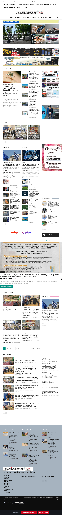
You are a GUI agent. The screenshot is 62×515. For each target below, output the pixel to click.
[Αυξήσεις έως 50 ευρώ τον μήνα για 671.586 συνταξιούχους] (44, 210)
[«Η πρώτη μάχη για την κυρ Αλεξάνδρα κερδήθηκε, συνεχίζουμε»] (44, 217)
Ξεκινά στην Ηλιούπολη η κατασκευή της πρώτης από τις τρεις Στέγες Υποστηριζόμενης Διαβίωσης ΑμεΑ (27, 405)
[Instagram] (46, 240)
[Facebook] (55, 1)
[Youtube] (58, 1)
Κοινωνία (5, 307)
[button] (57, 17)
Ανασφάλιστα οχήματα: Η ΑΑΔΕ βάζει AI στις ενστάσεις (15, 212)
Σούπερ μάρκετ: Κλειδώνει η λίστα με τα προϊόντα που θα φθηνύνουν (15, 195)
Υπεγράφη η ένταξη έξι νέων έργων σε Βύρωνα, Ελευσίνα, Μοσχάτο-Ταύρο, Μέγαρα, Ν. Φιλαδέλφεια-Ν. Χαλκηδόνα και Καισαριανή (9, 136)
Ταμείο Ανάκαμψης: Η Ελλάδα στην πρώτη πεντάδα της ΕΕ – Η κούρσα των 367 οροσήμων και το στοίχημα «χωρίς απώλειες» (12, 167)
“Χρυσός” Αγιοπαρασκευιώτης (33, 212)
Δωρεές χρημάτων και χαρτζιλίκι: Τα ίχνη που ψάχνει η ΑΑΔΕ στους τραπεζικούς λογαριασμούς (15, 181)
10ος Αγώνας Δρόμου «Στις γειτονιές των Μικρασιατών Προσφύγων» (33, 181)
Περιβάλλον (21, 132)
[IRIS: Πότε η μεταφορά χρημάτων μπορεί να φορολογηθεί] (52, 29)
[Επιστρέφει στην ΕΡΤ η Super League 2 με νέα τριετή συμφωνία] (25, 201)
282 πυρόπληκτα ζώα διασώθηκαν (9, 310)
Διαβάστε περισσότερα (6, 286)
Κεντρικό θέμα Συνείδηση (10, 31)
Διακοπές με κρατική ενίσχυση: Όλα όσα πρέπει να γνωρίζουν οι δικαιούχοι (15, 201)
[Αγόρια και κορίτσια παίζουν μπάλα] (25, 207)
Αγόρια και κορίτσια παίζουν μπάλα (33, 206)
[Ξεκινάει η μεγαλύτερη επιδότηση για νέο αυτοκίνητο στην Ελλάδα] (38, 39)
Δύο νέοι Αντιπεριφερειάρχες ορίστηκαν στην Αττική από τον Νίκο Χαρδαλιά (27, 395)
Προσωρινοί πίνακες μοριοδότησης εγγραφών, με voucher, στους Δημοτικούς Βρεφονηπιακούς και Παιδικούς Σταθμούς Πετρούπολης (34, 76)
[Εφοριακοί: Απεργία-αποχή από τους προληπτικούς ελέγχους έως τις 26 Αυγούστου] (6, 207)
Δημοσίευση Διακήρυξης (29, 512)
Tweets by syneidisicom (28, 476)
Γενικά (49, 201)
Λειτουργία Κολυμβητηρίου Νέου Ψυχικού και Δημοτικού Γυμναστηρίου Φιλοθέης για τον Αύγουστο (34, 219)
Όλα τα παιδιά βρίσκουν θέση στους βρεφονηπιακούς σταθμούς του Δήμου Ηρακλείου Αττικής (34, 435)
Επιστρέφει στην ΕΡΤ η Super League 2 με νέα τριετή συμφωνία (33, 200)
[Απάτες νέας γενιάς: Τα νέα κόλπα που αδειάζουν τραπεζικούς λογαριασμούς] (38, 29)
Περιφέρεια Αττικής (8, 132)
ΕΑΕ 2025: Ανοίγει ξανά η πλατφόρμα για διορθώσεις (15, 218)
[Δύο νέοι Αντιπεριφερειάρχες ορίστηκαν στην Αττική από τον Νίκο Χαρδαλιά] (8, 397)
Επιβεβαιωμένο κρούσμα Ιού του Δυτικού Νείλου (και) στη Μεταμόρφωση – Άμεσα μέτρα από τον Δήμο (10, 91)
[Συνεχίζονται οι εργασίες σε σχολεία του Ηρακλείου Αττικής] (25, 104)
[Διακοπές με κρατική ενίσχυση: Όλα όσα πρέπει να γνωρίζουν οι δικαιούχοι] (6, 201)
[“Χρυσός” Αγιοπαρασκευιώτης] (25, 213)
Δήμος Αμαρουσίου (33, 133)
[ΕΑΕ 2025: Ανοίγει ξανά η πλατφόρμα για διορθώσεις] (6, 219)
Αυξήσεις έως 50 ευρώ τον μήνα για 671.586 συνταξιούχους (53, 211)
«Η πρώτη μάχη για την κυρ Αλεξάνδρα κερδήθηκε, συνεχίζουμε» (52, 217)
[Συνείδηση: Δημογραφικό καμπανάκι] (52, 39)
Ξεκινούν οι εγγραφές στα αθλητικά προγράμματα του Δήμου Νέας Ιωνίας (34, 186)
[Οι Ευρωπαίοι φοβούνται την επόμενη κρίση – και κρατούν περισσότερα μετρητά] (6, 189)
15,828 (17, 348)
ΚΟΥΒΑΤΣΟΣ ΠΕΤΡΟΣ (7, 97)
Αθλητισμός (24, 162)
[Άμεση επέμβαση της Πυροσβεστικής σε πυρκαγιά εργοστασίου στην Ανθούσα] (25, 86)
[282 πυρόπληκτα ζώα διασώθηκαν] (12, 300)
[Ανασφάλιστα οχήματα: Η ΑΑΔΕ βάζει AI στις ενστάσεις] (6, 213)
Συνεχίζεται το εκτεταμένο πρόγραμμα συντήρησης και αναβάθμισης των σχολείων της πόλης (33, 137)
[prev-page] (4, 142)
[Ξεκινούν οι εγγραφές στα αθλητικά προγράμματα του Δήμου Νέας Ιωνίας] (25, 187)
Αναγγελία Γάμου (43, 512)
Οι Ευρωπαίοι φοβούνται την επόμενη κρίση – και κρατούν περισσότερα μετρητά (15, 189)
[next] (58, 22)
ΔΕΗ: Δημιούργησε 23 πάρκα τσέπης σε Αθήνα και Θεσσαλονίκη (53, 223)
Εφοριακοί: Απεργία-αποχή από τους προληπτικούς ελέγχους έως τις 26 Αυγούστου (15, 207)
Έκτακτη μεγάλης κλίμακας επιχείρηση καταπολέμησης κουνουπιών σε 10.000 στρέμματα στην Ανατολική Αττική (21, 136)
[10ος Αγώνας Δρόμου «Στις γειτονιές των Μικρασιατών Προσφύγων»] (25, 181)
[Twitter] (56, 1)
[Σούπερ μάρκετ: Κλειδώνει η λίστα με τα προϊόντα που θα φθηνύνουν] (6, 195)
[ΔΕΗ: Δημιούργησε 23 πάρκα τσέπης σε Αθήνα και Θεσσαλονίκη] (44, 223)
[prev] (55, 22)
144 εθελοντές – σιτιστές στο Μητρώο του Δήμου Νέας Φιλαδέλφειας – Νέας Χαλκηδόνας (53, 453)
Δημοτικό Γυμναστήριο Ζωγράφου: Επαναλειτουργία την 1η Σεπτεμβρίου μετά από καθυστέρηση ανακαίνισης (34, 194)
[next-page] (6, 142)
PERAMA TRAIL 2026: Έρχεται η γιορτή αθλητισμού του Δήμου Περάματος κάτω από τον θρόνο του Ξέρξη (30, 166)
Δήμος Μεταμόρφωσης (8, 84)
